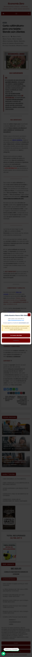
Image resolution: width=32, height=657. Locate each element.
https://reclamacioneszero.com (16, 320)
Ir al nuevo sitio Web (16, 335)
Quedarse (16, 340)
